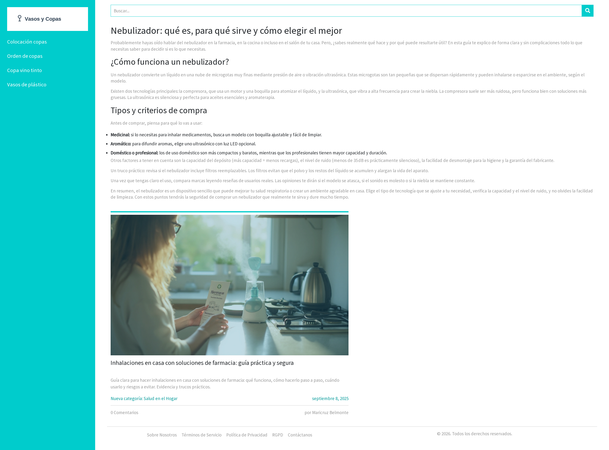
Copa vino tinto (24, 70)
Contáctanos (300, 435)
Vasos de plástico (26, 84)
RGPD (277, 435)
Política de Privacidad (246, 435)
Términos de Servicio (201, 435)
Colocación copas (27, 41)
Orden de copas (25, 56)
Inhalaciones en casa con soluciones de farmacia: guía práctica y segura (202, 362)
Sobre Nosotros (162, 435)
